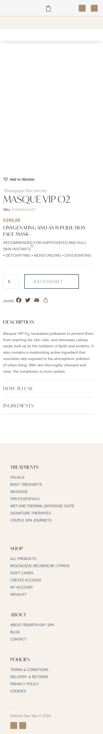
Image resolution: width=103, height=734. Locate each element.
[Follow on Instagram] (94, 8)
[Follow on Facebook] (82, 8)
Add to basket (48, 281)
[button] (18, 179)
